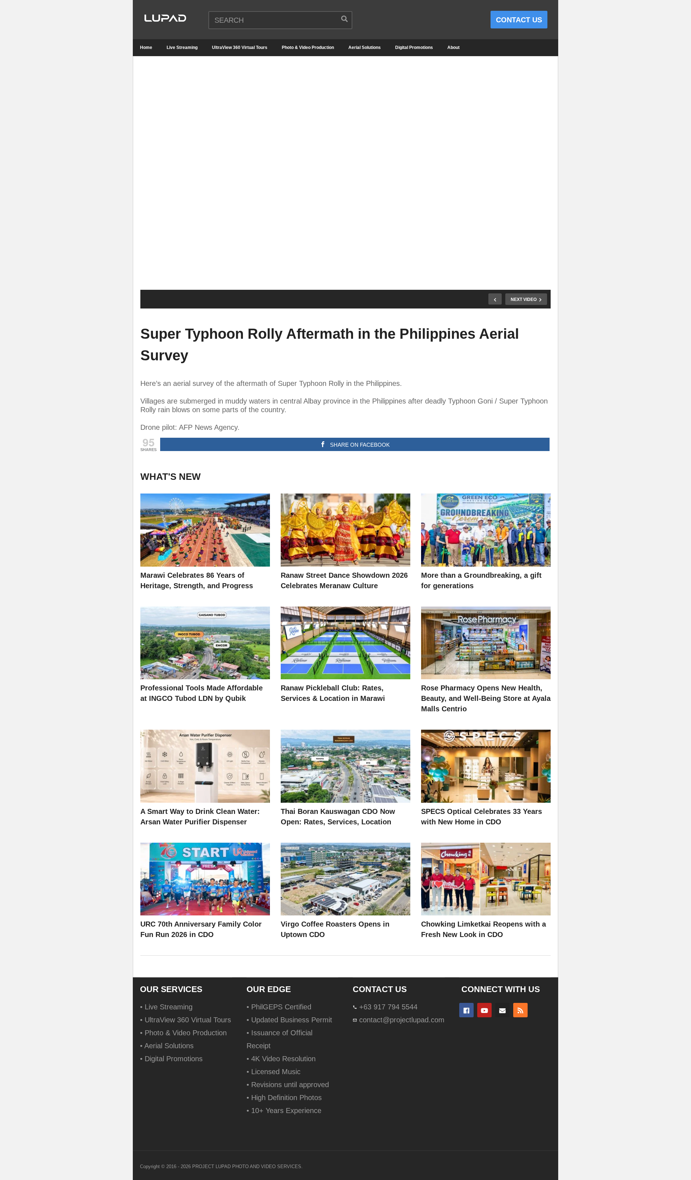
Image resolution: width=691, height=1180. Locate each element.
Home (146, 47)
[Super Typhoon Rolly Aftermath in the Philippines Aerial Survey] (205, 530)
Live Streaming (182, 47)
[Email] (502, 1010)
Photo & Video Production (308, 47)
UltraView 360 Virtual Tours (239, 47)
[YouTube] (484, 1010)
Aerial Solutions (364, 47)
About (453, 47)
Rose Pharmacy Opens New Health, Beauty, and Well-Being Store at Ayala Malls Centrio (486, 698)
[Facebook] (466, 1010)
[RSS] (520, 1010)
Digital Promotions (414, 47)
